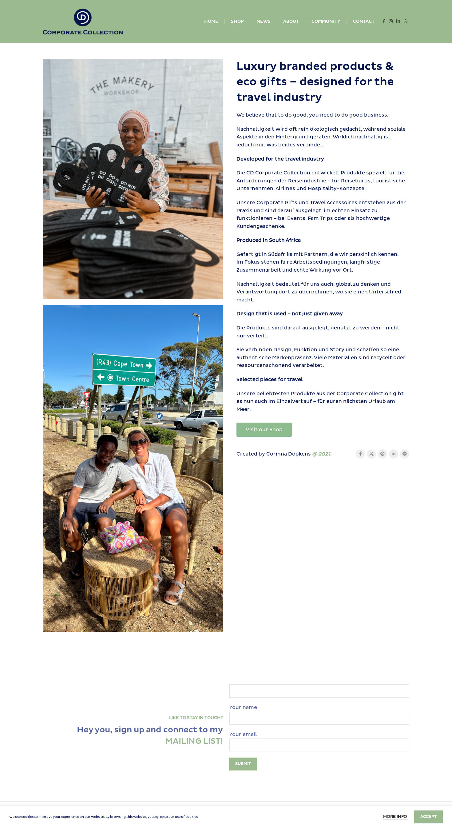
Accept (428, 816)
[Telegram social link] (404, 454)
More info (395, 816)
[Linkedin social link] (398, 21)
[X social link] (371, 454)
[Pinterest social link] (382, 454)
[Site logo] (83, 21)
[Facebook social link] (384, 21)
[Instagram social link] (391, 21)
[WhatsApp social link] (405, 21)
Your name (243, 707)
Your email (243, 734)
